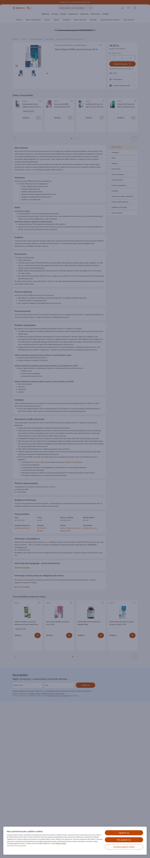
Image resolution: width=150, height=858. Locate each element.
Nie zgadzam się (124, 840)
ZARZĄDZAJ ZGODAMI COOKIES (124, 847)
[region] (75, 841)
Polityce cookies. (61, 843)
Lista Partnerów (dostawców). (16, 846)
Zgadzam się (124, 833)
